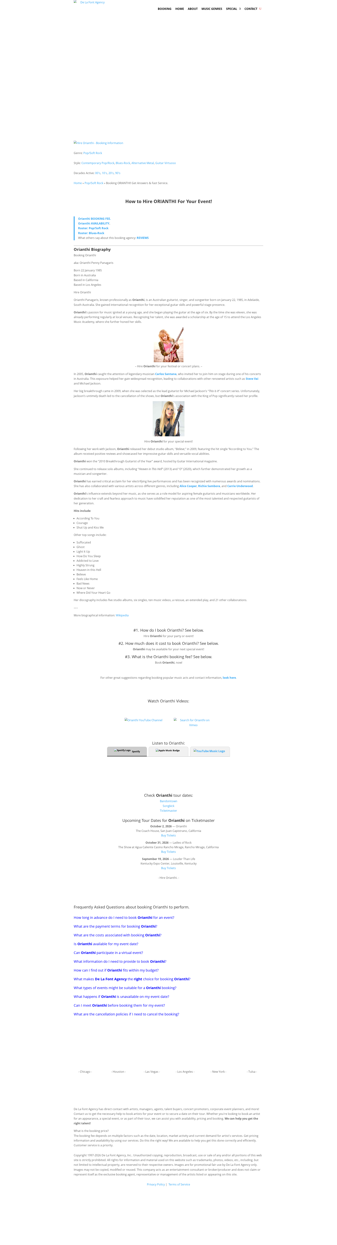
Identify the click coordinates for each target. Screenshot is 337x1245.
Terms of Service (179, 1184)
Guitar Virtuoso (165, 163)
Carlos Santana (166, 374)
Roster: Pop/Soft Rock (93, 228)
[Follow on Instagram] (168, 1090)
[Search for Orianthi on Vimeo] (193, 725)
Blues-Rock (123, 163)
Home (179, 9)
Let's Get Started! (227, 106)
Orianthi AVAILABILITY (93, 223)
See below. (194, 630)
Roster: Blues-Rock (91, 233)
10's (104, 173)
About (193, 9)
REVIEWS (143, 238)
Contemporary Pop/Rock (97, 163)
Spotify (136, 751)
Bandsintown (168, 801)
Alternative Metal (142, 163)
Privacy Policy (156, 1184)
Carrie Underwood (240, 486)
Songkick (168, 806)
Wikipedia (122, 615)
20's (111, 173)
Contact (251, 9)
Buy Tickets (168, 835)
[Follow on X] (176, 1090)
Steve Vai (252, 379)
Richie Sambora (209, 486)
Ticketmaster (168, 811)
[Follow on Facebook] (161, 1090)
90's (117, 173)
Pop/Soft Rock (92, 153)
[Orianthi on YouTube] (143, 720)
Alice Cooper (188, 486)
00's (97, 173)
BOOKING (164, 9)
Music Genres (211, 9)
